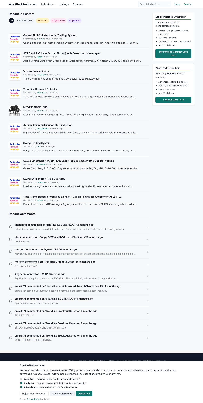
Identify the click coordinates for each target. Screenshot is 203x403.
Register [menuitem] (188, 4)
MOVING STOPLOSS (35, 107)
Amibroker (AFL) (25, 20)
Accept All (84, 393)
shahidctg (21, 224)
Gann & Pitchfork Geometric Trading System (49, 35)
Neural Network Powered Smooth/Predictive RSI (75, 286)
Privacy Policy (33, 399)
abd (17, 237)
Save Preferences (62, 393)
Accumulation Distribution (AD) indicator (47, 125)
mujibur (40, 39)
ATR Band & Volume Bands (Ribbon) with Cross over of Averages (62, 53)
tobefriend (42, 74)
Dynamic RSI (51, 249)
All (11, 20)
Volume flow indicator (36, 71)
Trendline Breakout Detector (40, 89)
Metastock (42, 20)
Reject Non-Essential (34, 393)
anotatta (41, 164)
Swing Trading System (36, 143)
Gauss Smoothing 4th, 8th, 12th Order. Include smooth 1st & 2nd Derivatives (68, 160)
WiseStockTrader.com (23, 4)
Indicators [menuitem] (47, 4)
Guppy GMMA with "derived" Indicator (62, 237)
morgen (19, 249)
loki (38, 146)
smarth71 (41, 92)
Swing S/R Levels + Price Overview (44, 178)
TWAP (44, 274)
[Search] (169, 4)
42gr (18, 274)
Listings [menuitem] (64, 4)
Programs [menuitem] (78, 4)
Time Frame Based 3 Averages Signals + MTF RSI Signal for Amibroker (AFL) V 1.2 (72, 196)
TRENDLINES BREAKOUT (61, 224)
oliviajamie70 (43, 128)
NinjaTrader (74, 20)
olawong (41, 182)
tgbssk (40, 56)
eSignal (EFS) (58, 20)
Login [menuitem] (176, 4)
